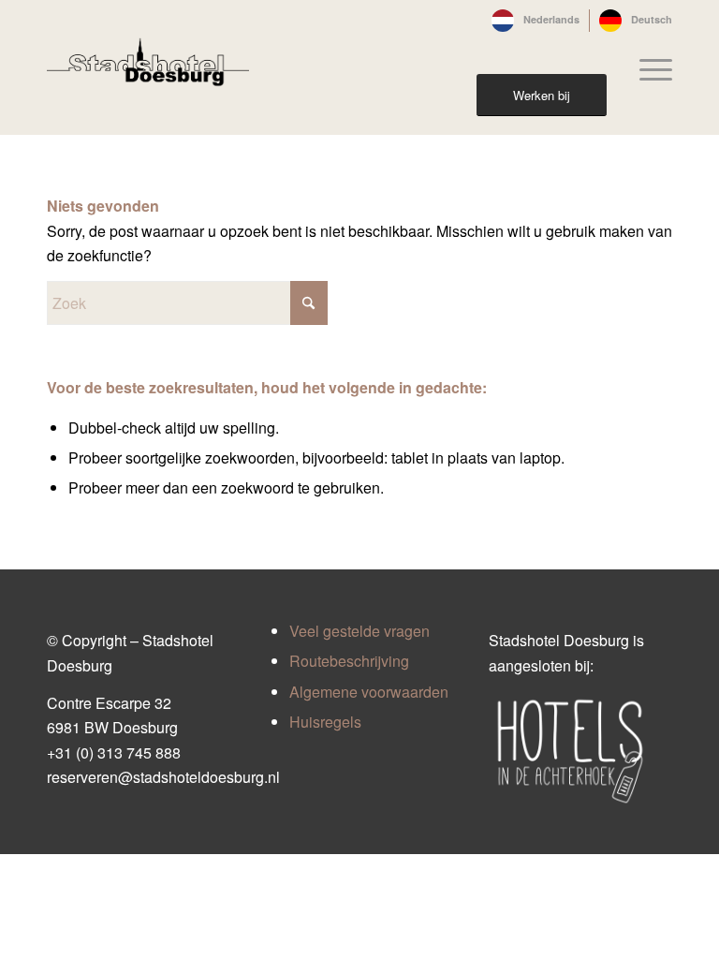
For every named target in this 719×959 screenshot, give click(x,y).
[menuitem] (536, 20)
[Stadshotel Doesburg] (148, 69)
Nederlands (551, 19)
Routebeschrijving (349, 660)
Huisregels (325, 721)
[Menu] (646, 69)
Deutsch (651, 19)
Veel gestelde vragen (359, 631)
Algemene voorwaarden (368, 691)
